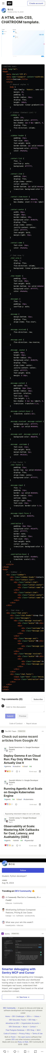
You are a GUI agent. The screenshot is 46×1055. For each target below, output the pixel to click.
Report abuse (31, 723)
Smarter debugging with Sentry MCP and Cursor (19, 970)
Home (7, 1016)
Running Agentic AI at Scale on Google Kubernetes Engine (23, 792)
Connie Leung (14, 818)
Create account (36, 3)
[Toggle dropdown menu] (43, 731)
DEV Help (32, 1020)
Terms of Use (37, 1033)
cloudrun (17, 766)
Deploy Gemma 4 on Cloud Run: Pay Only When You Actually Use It (22, 759)
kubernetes (28, 799)
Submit (10, 716)
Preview (22, 716)
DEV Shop (30, 1030)
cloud (25, 766)
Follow (23, 870)
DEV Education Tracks (17, 1020)
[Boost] (35, 1051)
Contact (33, 1027)
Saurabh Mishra (15, 780)
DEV (13, 1039)
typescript (29, 840)
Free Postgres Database (15, 1030)
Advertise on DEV (12, 1023)
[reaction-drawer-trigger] (6, 1051)
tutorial (15, 840)
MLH (38, 1030)
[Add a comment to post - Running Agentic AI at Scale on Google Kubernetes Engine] (16, 804)
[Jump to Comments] (16, 1051)
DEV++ (29, 1016)
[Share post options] (42, 1051)
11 (20, 845)
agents (7, 799)
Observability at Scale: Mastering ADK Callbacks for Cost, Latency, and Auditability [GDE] (21, 832)
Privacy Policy (24, 1033)
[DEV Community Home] (10, 3)
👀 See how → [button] (23, 997)
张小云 (10, 9)
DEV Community (23, 891)
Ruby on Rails (23, 1042)
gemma (7, 766)
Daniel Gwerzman (16, 747)
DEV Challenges (18, 1016)
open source (26, 1037)
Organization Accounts (30, 1023)
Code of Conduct (16, 723)
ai (30, 766)
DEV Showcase (14, 1027)
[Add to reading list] (26, 1051)
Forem (13, 1037)
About (25, 1027)
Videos (36, 1016)
